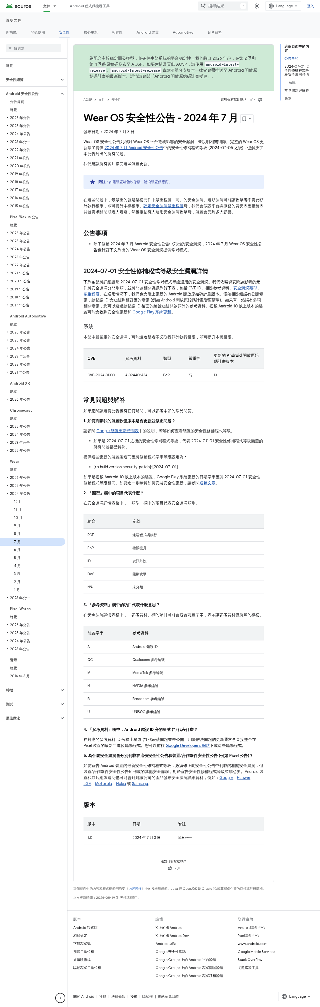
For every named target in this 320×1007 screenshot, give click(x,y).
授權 (133, 996)
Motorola (103, 783)
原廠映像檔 (82, 959)
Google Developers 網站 (188, 745)
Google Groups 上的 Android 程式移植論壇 (189, 975)
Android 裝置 (147, 32)
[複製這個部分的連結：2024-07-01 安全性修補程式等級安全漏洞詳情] (213, 272)
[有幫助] (252, 99)
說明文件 (14, 20)
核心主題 (91, 32)
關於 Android (83, 996)
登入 (310, 6)
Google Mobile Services (256, 951)
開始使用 (38, 32)
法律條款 (118, 996)
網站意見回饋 (168, 996)
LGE (87, 783)
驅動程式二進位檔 (87, 967)
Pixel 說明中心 (249, 935)
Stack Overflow (250, 959)
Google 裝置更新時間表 (117, 430)
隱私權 (147, 996)
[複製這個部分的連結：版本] (101, 805)
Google (226, 777)
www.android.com (253, 943)
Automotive (183, 32)
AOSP (88, 99)
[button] (29, 80)
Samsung (140, 783)
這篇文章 (208, 483)
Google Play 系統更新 (151, 312)
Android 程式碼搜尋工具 (90, 6)
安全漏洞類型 (245, 288)
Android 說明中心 (252, 927)
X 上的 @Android (169, 927)
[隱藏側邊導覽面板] (60, 998)
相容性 (117, 32)
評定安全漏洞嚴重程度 (164, 205)
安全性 (64, 32)
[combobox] (223, 6)
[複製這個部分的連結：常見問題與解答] (131, 400)
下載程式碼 (82, 943)
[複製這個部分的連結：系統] (99, 327)
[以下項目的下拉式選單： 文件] (57, 6)
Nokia (121, 783)
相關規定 (80, 935)
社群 (102, 996)
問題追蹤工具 (248, 967)
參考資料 (215, 32)
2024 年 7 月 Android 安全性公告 (133, 147)
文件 (46, 6)
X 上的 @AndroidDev (172, 935)
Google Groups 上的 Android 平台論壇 (186, 959)
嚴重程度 (92, 294)
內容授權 (135, 888)
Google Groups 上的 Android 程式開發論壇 (189, 967)
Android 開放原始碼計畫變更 (180, 76)
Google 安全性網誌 (171, 951)
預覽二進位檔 (83, 951)
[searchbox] (33, 48)
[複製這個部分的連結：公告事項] (113, 234)
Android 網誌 (166, 943)
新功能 (11, 32)
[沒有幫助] (260, 99)
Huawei (243, 777)
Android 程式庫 (85, 927)
